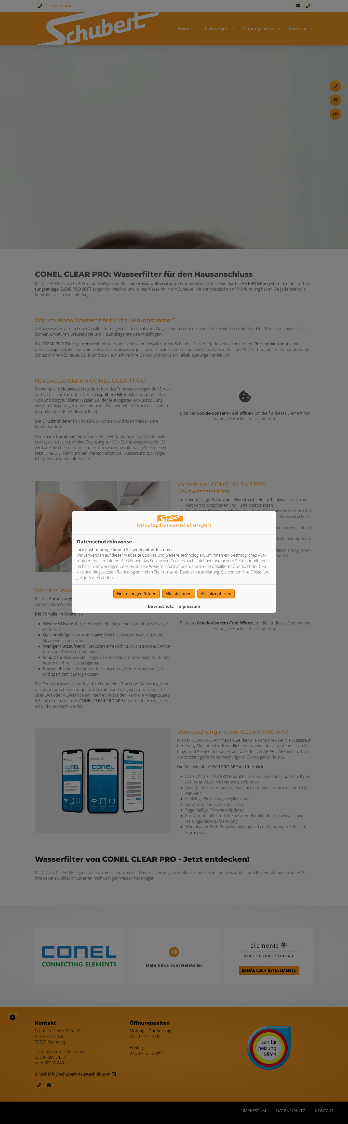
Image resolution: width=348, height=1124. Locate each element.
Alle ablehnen (179, 593)
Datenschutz (161, 606)
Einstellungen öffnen (136, 593)
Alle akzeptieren (216, 593)
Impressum (188, 606)
